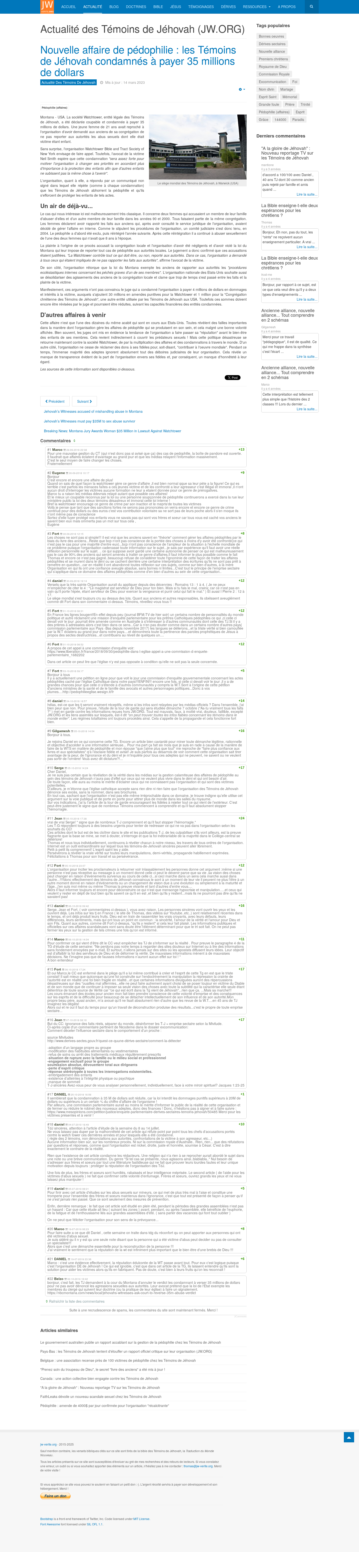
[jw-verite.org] (47, 6)
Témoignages (201, 6)
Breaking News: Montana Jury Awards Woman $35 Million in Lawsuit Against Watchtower (112, 430)
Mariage (286, 89)
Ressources (255, 6)
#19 (50, 1188)
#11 (50, 818)
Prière (290, 104)
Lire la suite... (307, 194)
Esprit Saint (267, 96)
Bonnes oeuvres (271, 36)
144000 (280, 119)
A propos (287, 6)
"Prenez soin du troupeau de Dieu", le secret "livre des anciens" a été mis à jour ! (102, 1369)
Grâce (263, 119)
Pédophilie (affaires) (54, 107)
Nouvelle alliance (272, 51)
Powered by (296, 1448)
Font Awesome (50, 1524)
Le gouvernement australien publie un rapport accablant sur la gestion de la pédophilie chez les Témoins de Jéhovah (130, 1342)
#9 (49, 730)
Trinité (305, 104)
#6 (49, 644)
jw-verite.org (48, 1444)
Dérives (228, 6)
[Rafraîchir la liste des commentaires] (75, 440)
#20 (50, 1228)
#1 (49, 449)
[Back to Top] (349, 1437)
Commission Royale (274, 74)
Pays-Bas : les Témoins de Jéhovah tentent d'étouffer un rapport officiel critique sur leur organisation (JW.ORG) (126, 1351)
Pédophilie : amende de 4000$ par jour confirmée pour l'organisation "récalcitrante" (104, 1405)
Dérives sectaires (272, 43)
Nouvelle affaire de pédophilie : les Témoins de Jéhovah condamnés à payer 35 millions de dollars (138, 60)
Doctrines (136, 6)
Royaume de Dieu (273, 66)
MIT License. (141, 1519)
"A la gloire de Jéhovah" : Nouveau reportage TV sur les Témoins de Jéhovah (100, 1387)
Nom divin (266, 89)
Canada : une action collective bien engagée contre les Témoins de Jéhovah (99, 1378)
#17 (50, 1094)
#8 (49, 700)
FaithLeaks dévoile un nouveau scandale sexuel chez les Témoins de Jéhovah (100, 1396)
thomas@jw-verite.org (198, 1466)
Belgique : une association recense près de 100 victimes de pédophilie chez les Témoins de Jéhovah (118, 1360)
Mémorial (290, 96)
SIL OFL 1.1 (95, 1524)
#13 (50, 905)
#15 (50, 969)
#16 (50, 1019)
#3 (49, 533)
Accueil (68, 6)
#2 (49, 472)
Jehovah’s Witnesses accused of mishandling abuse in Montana (93, 411)
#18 (50, 1124)
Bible (158, 6)
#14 (50, 939)
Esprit (300, 111)
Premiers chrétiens (273, 58)
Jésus (175, 6)
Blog (114, 6)
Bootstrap (46, 1519)
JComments (240, 1316)
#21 (50, 1258)
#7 (49, 670)
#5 (49, 610)
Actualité (92, 6)
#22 (50, 1278)
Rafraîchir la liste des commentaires (77, 1301)
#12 (50, 865)
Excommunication (272, 81)
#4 (49, 580)
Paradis (298, 119)
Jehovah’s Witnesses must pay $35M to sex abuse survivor (89, 421)
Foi (294, 81)
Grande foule (269, 104)
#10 (50, 767)
